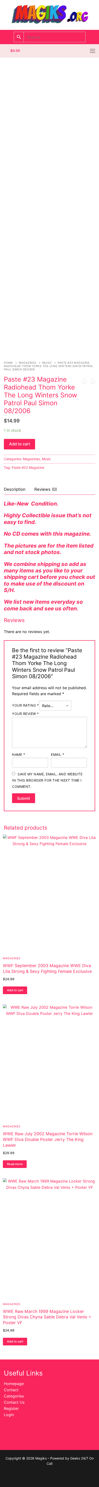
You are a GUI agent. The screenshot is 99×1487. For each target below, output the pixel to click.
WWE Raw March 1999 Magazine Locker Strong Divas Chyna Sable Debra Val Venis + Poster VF (47, 1317)
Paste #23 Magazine (28, 467)
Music (47, 362)
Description (14, 489)
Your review (25, 714)
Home (8, 362)
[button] (15, 990)
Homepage (14, 1383)
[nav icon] (92, 51)
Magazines (27, 362)
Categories (14, 1396)
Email (57, 754)
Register (11, 1408)
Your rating (25, 705)
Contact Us (14, 1402)
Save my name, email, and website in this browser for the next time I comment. (47, 780)
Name (18, 754)
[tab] (14, 489)
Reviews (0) (45, 489)
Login (9, 1414)
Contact (11, 1389)
